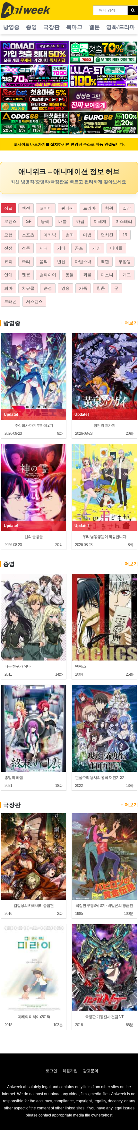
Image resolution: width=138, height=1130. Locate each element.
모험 (8, 234)
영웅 (65, 288)
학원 (109, 208)
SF (28, 221)
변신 (61, 261)
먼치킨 (107, 234)
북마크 (74, 27)
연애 (8, 274)
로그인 (51, 1071)
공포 (79, 248)
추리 (26, 261)
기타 (61, 248)
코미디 (45, 208)
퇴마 (8, 288)
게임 (96, 248)
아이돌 (116, 248)
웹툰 (94, 27)
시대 (43, 248)
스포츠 (28, 234)
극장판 (51, 27)
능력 (45, 221)
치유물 (28, 288)
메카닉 (50, 234)
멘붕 (26, 274)
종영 (31, 27)
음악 (43, 261)
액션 (26, 208)
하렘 (80, 221)
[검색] (132, 10)
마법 (87, 234)
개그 (127, 274)
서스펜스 (34, 301)
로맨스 (10, 221)
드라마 (89, 208)
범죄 (69, 234)
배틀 (62, 221)
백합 (105, 261)
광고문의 (90, 1071)
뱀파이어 (47, 274)
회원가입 (70, 1071)
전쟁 (8, 248)
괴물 (87, 274)
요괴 (8, 261)
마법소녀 (83, 261)
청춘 (101, 288)
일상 (127, 208)
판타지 (67, 208)
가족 (83, 288)
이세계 (100, 221)
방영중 (11, 27)
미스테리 (124, 221)
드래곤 (10, 301)
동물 (69, 274)
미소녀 (107, 274)
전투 (26, 248)
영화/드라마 (120, 27)
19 (125, 234)
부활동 (124, 261)
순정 (48, 288)
